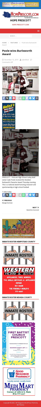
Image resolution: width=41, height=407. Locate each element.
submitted (25, 60)
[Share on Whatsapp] (23, 98)
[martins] (20, 5)
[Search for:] (20, 36)
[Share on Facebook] (3, 98)
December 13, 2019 (11, 60)
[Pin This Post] (13, 98)
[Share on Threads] (36, 98)
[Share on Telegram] (30, 98)
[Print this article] (20, 98)
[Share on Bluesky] (33, 98)
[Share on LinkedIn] (10, 98)
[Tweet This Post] (7, 98)
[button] (38, 31)
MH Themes (20, 405)
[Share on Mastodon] (27, 98)
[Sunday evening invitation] (18, 364)
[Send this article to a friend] (17, 98)
